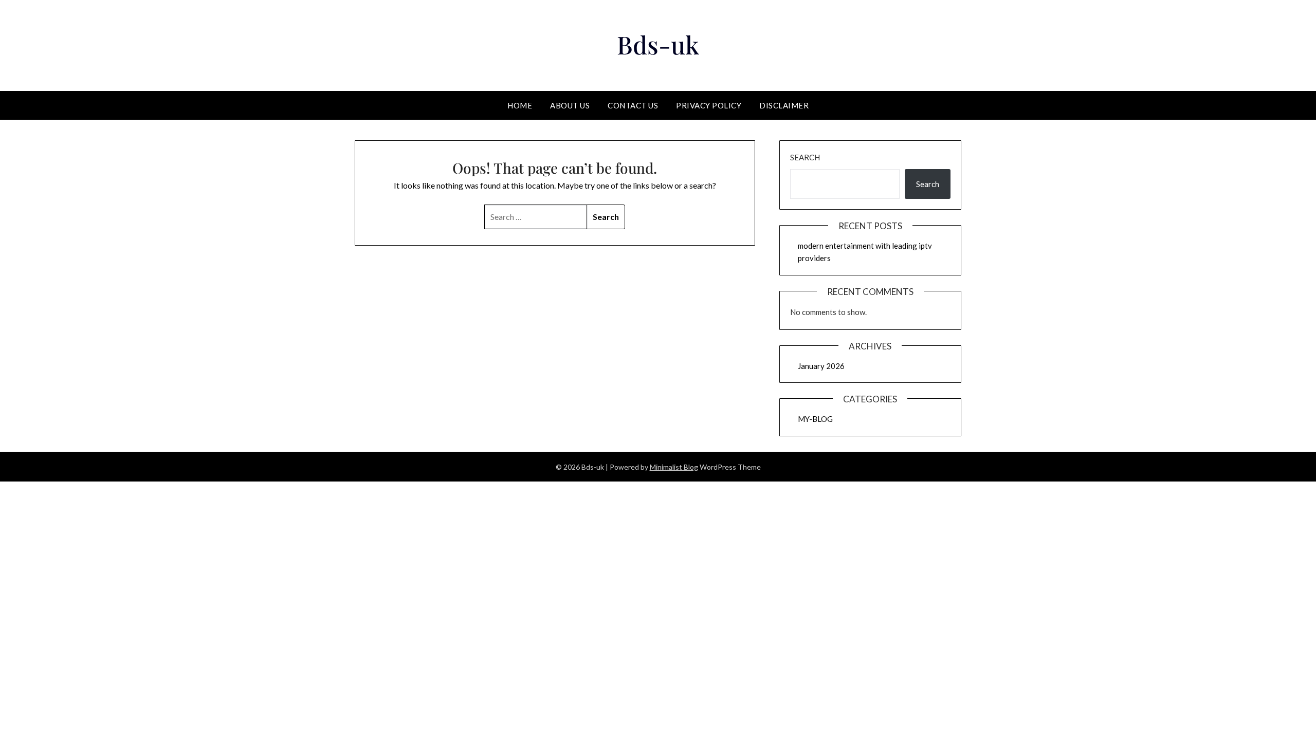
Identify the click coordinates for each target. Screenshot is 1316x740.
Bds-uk (658, 44)
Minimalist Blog (674, 466)
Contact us (633, 105)
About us (570, 105)
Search (805, 157)
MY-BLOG (815, 418)
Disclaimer (784, 105)
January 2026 (821, 366)
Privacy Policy (708, 105)
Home (519, 105)
